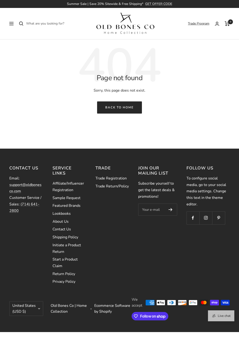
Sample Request (67, 197)
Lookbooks (62, 213)
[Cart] (227, 23)
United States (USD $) (24, 308)
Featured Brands (67, 205)
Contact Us (62, 229)
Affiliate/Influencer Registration (68, 187)
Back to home (119, 107)
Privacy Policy (64, 281)
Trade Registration (111, 178)
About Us (61, 221)
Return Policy (64, 273)
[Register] (170, 209)
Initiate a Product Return (67, 248)
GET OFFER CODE (158, 4)
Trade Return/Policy (112, 186)
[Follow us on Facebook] (192, 217)
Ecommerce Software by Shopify (112, 308)
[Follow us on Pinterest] (218, 217)
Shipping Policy (65, 237)
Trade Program (198, 23)
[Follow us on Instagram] (205, 217)
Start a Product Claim (65, 262)
